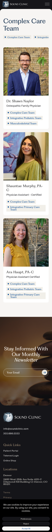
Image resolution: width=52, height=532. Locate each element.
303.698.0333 (11, 434)
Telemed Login (11, 456)
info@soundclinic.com (16, 429)
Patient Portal (10, 451)
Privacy (7, 498)
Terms (6, 493)
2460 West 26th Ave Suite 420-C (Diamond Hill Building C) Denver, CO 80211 (25, 481)
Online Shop (9, 461)
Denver (7, 475)
